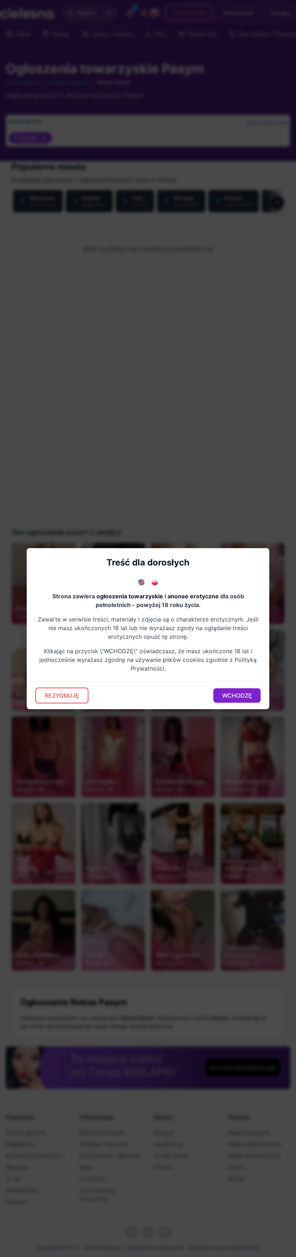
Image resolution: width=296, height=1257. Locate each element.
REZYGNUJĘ (62, 695)
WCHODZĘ (237, 695)
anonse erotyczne (193, 596)
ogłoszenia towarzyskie (129, 596)
